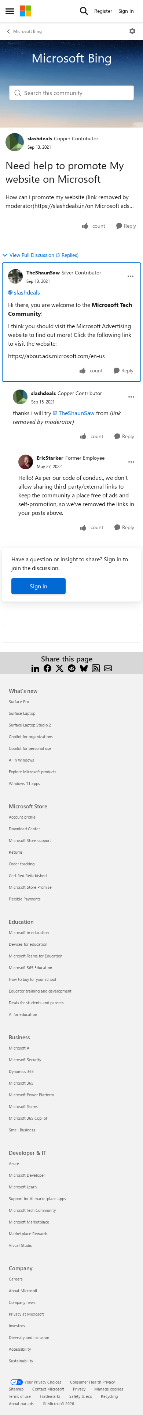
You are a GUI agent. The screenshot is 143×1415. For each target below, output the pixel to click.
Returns (16, 852)
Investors (17, 1325)
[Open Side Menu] (10, 10)
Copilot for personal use (30, 748)
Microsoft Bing (27, 31)
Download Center (24, 828)
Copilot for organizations (31, 736)
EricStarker (50, 457)
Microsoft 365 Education (30, 967)
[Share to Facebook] (47, 667)
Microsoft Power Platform (31, 1094)
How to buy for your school (32, 979)
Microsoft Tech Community (32, 1210)
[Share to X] (59, 667)
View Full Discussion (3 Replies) (44, 254)
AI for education (23, 1014)
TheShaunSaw (43, 272)
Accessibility (20, 1349)
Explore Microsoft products (32, 771)
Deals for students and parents (36, 1002)
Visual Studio (20, 1245)
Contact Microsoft (48, 1389)
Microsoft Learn (23, 1187)
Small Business (22, 1130)
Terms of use (20, 1396)
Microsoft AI (19, 1048)
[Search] (84, 11)
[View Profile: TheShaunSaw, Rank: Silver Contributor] (15, 276)
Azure (14, 1163)
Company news (22, 1302)
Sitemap (16, 1389)
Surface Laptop (22, 713)
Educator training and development (40, 991)
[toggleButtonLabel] (132, 31)
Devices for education (28, 944)
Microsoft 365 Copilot (28, 1118)
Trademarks (50, 1396)
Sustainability (21, 1360)
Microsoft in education (29, 932)
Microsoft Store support (30, 840)
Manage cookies (108, 1389)
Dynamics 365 (21, 1071)
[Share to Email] (108, 667)
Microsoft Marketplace (29, 1222)
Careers (16, 1279)
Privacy (79, 1389)
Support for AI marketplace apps (37, 1198)
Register (103, 10)
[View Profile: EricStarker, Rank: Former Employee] (25, 462)
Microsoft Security (25, 1059)
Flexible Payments (25, 899)
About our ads (21, 1403)
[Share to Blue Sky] (84, 667)
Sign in (38, 586)
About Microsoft (23, 1290)
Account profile (22, 817)
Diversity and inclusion (29, 1337)
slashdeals (39, 138)
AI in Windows (21, 760)
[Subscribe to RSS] (96, 667)
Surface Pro (19, 701)
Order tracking (21, 863)
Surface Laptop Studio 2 (30, 725)
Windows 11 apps (24, 783)
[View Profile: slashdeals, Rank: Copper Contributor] (15, 142)
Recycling (109, 1396)
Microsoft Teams (23, 1106)
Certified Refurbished (28, 875)
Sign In (126, 10)
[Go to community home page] (25, 10)
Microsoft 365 (21, 1083)
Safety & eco (80, 1396)
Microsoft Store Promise (30, 887)
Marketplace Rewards (28, 1233)
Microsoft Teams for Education (35, 956)
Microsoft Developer (27, 1175)
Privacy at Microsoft (26, 1314)
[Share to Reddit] (72, 667)
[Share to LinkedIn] (35, 667)
